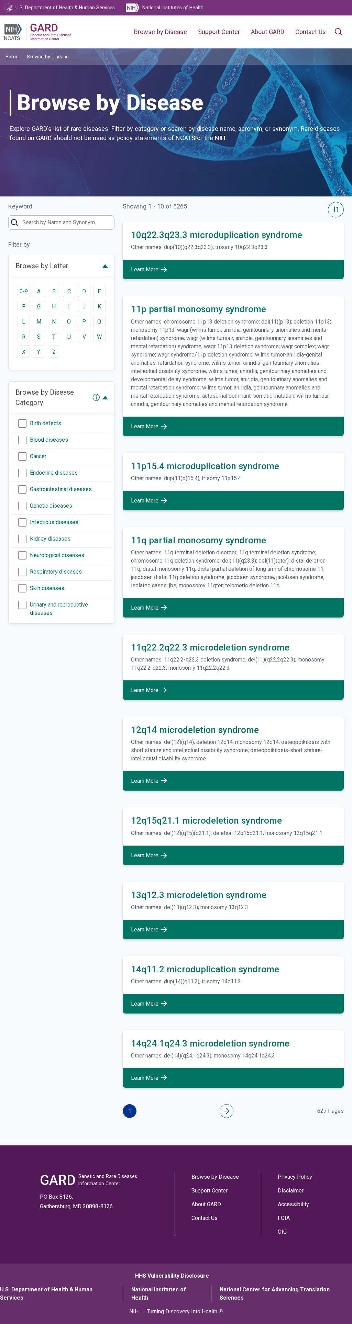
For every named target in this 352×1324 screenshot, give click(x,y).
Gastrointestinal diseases (61, 489)
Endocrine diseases (54, 473)
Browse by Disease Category (44, 397)
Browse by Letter (41, 266)
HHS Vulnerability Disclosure (172, 1276)
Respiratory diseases (56, 572)
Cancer (38, 456)
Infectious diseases (54, 522)
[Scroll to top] (334, 1306)
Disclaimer (291, 1190)
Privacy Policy (295, 1177)
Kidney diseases (50, 539)
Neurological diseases (57, 555)
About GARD (267, 32)
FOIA (284, 1218)
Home (12, 56)
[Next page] (226, 1111)
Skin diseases (47, 588)
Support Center (219, 32)
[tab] (61, 265)
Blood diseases (49, 440)
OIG (282, 1232)
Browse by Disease (160, 32)
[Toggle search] (338, 32)
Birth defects (45, 423)
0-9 (24, 291)
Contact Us (310, 32)
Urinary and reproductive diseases (59, 609)
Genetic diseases (51, 506)
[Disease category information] (96, 397)
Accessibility (293, 1204)
